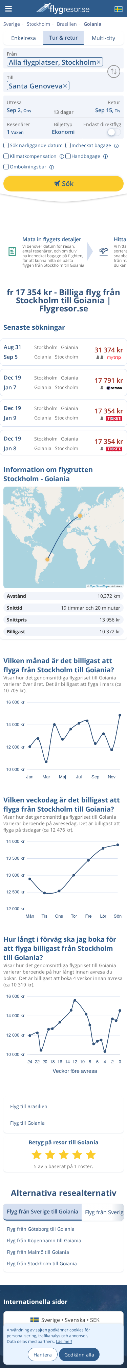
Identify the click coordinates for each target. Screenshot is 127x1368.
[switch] (113, 71)
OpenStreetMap (99, 586)
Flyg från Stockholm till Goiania (42, 1263)
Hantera (43, 1354)
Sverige (11, 24)
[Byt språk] (118, 9)
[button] (8, 9)
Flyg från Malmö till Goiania (38, 1252)
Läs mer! (64, 1341)
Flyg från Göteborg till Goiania (41, 1229)
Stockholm (38, 24)
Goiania (92, 24)
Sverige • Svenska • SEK (70, 1320)
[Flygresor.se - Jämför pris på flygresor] (63, 8)
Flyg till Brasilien (28, 1106)
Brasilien (67, 24)
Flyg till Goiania (27, 1123)
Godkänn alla (79, 1354)
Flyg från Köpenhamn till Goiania (44, 1240)
